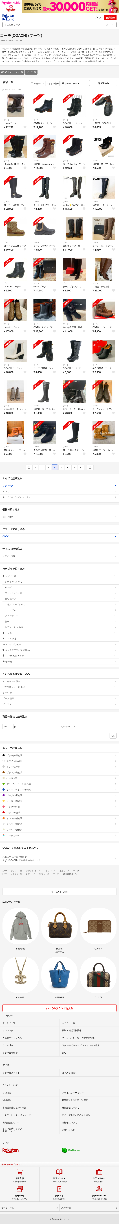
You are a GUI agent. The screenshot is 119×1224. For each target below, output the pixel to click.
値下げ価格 (7, 516)
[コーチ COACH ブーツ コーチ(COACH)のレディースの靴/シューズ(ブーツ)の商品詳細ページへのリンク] (15, 228)
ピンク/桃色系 (13, 806)
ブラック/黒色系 (14, 755)
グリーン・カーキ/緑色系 (18, 783)
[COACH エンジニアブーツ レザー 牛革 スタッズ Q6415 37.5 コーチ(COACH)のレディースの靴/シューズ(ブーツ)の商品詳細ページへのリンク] (104, 310)
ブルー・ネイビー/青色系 (18, 789)
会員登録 (110, 17)
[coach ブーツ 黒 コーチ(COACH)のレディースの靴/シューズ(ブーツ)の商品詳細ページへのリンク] (74, 228)
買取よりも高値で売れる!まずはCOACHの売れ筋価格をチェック (21, 858)
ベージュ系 (11, 778)
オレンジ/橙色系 (14, 818)
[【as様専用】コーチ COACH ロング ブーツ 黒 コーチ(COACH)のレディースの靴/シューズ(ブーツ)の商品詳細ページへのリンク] (15, 146)
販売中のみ (39, 83)
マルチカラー (13, 835)
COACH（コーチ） (10, 72)
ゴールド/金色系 (14, 829)
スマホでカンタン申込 (19, 1197)
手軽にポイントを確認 (99, 1197)
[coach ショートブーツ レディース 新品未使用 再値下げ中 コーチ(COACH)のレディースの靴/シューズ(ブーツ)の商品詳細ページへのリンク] (15, 432)
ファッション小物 (13, 593)
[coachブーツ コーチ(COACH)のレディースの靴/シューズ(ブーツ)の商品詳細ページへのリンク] (15, 105)
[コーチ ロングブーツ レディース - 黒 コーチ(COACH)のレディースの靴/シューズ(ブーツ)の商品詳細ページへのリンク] (74, 432)
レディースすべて (13, 581)
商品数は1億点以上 (19, 1180)
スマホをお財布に (59, 1197)
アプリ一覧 (66, 1208)
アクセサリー (11, 615)
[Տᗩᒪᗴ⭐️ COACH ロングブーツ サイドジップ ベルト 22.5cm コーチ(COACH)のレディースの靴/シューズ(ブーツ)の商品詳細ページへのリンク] (74, 187)
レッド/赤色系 (13, 812)
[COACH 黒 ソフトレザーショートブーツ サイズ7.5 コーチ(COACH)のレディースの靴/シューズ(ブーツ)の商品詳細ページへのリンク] (104, 146)
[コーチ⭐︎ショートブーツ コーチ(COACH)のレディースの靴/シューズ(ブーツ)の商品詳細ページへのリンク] (104, 391)
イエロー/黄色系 (14, 801)
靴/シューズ (10, 598)
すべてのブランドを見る (59, 1008)
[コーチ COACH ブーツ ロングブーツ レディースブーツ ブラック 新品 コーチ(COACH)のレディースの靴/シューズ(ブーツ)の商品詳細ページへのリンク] (15, 187)
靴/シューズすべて (16, 604)
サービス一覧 (8, 1208)
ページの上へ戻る (59, 891)
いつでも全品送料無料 (59, 1180)
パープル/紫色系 (14, 795)
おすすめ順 (52, 83)
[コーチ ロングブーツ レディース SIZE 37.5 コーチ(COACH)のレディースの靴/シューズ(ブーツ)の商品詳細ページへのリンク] (44, 187)
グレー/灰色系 (13, 766)
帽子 (7, 621)
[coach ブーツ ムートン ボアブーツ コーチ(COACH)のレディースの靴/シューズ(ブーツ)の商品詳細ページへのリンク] (104, 432)
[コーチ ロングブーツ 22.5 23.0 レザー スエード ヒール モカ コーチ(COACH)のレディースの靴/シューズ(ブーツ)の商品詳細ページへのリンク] (104, 228)
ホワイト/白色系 (14, 761)
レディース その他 (14, 627)
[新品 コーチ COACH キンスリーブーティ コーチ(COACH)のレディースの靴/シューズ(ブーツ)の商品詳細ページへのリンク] (74, 391)
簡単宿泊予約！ (99, 1180)
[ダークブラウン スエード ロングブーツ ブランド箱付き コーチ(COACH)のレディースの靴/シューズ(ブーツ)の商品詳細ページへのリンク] (74, 269)
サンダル (11, 610)
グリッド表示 (71, 83)
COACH (6, 536)
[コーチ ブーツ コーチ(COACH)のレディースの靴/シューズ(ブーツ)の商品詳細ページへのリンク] (15, 310)
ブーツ (29, 72)
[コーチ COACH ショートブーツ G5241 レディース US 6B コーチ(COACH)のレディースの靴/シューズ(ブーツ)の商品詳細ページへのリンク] (44, 351)
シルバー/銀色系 (14, 823)
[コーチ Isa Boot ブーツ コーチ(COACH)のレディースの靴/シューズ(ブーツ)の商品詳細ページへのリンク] (74, 146)
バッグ (8, 587)
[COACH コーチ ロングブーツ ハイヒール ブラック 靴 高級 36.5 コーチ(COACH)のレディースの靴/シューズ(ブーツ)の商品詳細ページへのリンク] (104, 187)
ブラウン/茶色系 (14, 772)
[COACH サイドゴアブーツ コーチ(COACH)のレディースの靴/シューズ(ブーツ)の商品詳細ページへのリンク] (44, 310)
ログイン (96, 17)
